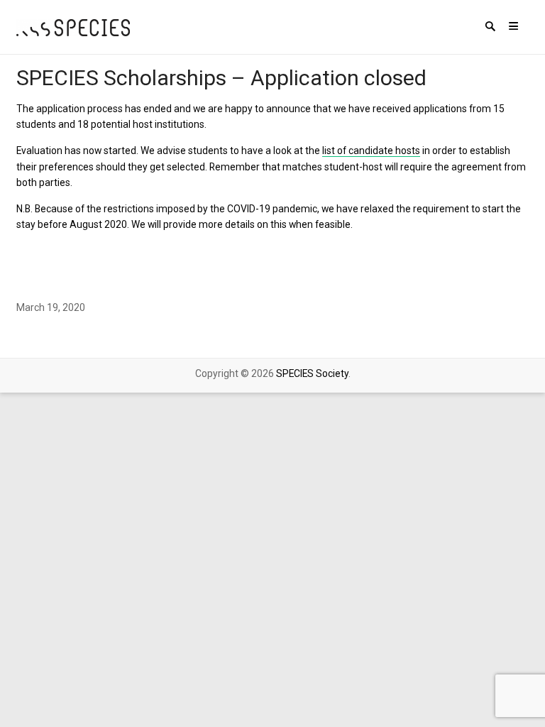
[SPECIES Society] (73, 27)
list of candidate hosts (371, 150)
